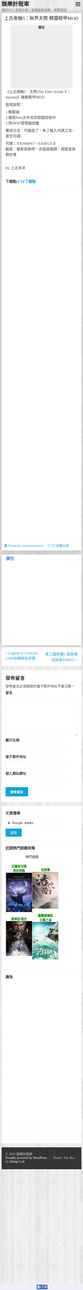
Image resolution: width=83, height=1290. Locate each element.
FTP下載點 (27, 181)
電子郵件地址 (16, 757)
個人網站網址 (16, 773)
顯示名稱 (12, 740)
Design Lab (17, 1161)
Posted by (25, 546)
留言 (9, 692)
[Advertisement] (41, 59)
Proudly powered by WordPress (26, 1158)
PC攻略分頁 (60, 546)
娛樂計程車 (15, 4)
